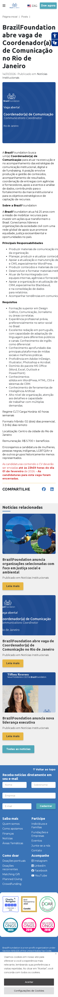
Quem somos (10, 823)
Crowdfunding (11, 883)
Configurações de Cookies (29, 990)
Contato (36, 850)
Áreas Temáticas (12, 843)
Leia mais (12, 586)
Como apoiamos (12, 828)
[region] (29, 974)
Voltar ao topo (45, 769)
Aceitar (29, 982)
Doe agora (48, 5)
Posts (24, 16)
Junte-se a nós (40, 845)
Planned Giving (12, 879)
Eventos (36, 840)
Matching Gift (11, 874)
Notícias (7, 838)
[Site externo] (10, 904)
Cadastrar (46, 806)
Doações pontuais (13, 860)
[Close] (56, 953)
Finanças (8, 833)
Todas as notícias (18, 749)
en (33, 5)
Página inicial (9, 16)
